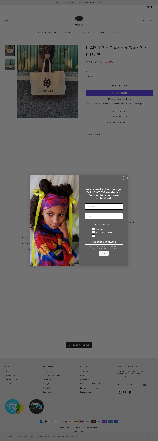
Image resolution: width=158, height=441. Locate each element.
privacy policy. (112, 248)
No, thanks (103, 253)
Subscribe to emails (104, 241)
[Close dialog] (125, 178)
